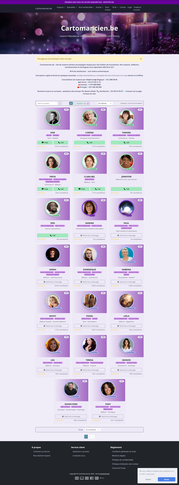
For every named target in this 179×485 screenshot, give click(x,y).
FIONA (89, 316)
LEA (52, 360)
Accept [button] (166, 479)
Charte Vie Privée (118, 468)
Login (130, 7)
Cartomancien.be (43, 8)
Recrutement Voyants (41, 456)
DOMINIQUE (89, 269)
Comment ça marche (41, 451)
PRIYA (53, 176)
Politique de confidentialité (122, 460)
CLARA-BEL (89, 176)
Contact (123, 7)
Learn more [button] (150, 474)
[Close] (140, 59)
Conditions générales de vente (124, 451)
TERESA (89, 360)
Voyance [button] (60, 7)
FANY (108, 404)
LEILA (126, 316)
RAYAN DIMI (71, 404)
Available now (82, 103)
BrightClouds (104, 474)
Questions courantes (81, 451)
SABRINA (126, 269)
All (71, 103)
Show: (80, 430)
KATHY (52, 316)
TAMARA (126, 132)
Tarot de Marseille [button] (85, 7)
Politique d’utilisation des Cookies (125, 464)
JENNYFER (126, 176)
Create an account (137, 8)
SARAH (52, 269)
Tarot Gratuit (108, 8)
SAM (52, 132)
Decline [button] (148, 479)
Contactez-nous (79, 456)
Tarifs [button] (114, 7)
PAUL (126, 223)
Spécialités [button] (71, 7)
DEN (52, 223)
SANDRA (89, 223)
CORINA (89, 132)
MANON (126, 360)
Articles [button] (99, 7)
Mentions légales (118, 456)
